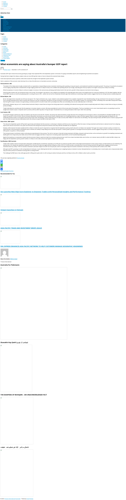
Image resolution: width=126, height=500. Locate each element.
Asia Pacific (5, 24)
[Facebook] (63, 161)
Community (6, 29)
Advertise (5, 4)
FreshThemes (30, 498)
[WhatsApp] (63, 165)
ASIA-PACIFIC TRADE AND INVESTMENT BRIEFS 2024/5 (21, 228)
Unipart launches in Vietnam (12, 210)
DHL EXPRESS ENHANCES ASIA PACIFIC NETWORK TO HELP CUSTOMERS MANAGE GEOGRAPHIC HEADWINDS (42, 246)
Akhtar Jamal (7, 69)
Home (4, 1)
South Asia (5, 22)
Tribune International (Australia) (12, 498)
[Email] (63, 167)
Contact (5, 6)
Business (3, 60)
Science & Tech (6, 28)
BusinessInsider (20, 158)
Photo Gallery (6, 31)
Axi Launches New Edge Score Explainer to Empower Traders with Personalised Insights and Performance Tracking (45, 192)
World (4, 25)
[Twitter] (63, 163)
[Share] (63, 169)
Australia (5, 21)
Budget (7, 171)
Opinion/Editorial (7, 27)
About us (5, 3)
